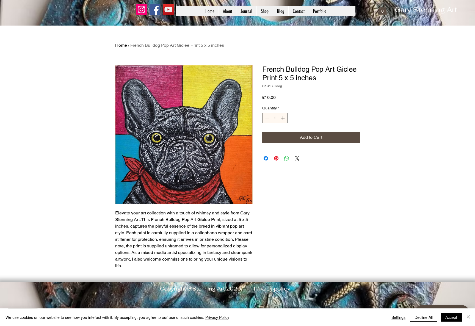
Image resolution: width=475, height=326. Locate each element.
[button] (382, 9)
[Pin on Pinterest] (276, 158)
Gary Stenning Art (426, 9)
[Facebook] (155, 9)
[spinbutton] (275, 118)
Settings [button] (398, 317)
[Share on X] (297, 158)
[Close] (468, 317)
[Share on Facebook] (266, 158)
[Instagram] (141, 9)
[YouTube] (168, 9)
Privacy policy (272, 288)
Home (121, 45)
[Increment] (283, 118)
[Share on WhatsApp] (286, 158)
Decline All (424, 317)
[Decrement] (266, 118)
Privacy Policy (217, 317)
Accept (451, 317)
